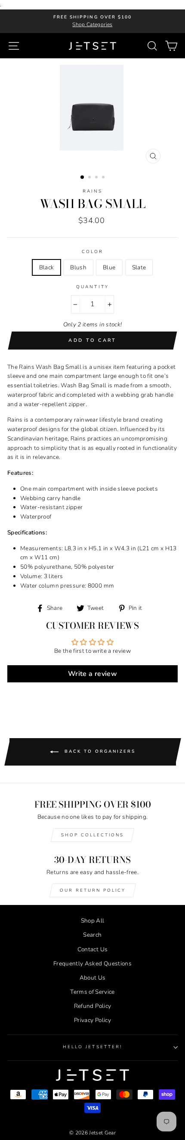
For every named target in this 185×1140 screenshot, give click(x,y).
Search (92, 935)
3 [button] (97, 178)
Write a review (92, 674)
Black (46, 267)
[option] (92, 21)
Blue (109, 267)
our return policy (93, 890)
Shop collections (92, 835)
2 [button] (90, 178)
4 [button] (104, 178)
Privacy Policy (92, 1020)
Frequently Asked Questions (92, 963)
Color (92, 252)
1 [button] (82, 177)
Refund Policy (92, 1006)
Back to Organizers (99, 751)
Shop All (93, 921)
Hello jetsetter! (92, 1047)
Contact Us (92, 949)
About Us (93, 978)
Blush (78, 267)
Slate (139, 267)
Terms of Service (92, 992)
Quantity (92, 287)
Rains (92, 191)
